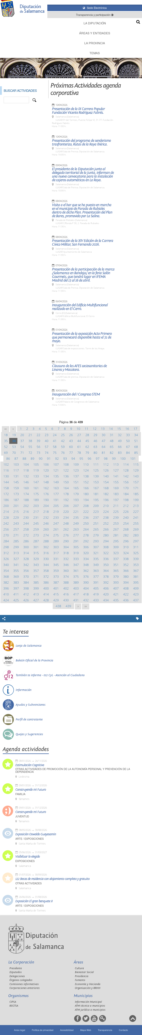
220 (66, 511)
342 (26, 565)
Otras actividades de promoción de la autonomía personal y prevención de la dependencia (72, 770)
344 (46, 565)
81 (103, 452)
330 (46, 559)
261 (56, 529)
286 (26, 541)
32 (120, 435)
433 (96, 600)
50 (128, 441)
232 (46, 517)
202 (26, 506)
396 (6, 588)
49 (120, 441)
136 (66, 476)
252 (106, 523)
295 (116, 541)
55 (30, 447)
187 (16, 500)
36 (14, 441)
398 (26, 588)
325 (136, 553)
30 (103, 435)
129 (136, 470)
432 (86, 600)
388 (66, 582)
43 (71, 441)
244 (26, 523)
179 (76, 494)
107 (56, 464)
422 (126, 594)
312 (6, 553)
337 (116, 559)
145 (16, 482)
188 (26, 500)
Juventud (22, 816)
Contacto (123, 1029)
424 (6, 600)
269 (136, 529)
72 (30, 452)
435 (116, 600)
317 (56, 553)
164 (66, 488)
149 (56, 482)
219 (56, 511)
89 (32, 458)
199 (136, 500)
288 (46, 541)
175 (36, 494)
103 (16, 464)
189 (36, 500)
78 (79, 452)
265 (96, 529)
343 (36, 565)
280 (106, 535)
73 (38, 452)
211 (116, 506)
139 (96, 476)
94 (73, 458)
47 (103, 441)
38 (30, 441)
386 (46, 582)
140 (106, 476)
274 (46, 535)
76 (63, 452)
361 (76, 570)
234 (66, 517)
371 (36, 576)
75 (55, 452)
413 (36, 594)
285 (16, 541)
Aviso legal (19, 1029)
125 (96, 470)
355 (16, 570)
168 (106, 488)
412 (26, 594)
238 (106, 517)
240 (126, 517)
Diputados (15, 972)
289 (56, 541)
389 (76, 582)
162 (46, 488)
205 (56, 506)
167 (96, 488)
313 (16, 553)
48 (112, 441)
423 (136, 594)
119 (36, 470)
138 (86, 476)
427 (36, 600)
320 (86, 553)
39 (38, 441)
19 (14, 435)
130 (6, 476)
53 (14, 447)
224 (106, 511)
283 (136, 535)
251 (96, 523)
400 (46, 588)
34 (136, 435)
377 (96, 576)
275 (56, 535)
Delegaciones (17, 976)
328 (26, 559)
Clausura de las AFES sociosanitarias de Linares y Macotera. (79, 368)
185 (136, 494)
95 (81, 458)
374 (66, 576)
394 (126, 582)
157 (136, 482)
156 (126, 482)
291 (76, 541)
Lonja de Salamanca (29, 645)
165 (76, 488)
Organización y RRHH (87, 988)
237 (96, 517)
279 (96, 535)
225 (116, 511)
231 (36, 517)
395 (136, 582)
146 (26, 482)
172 (6, 494)
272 (26, 535)
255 (136, 523)
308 (106, 547)
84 (128, 452)
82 (112, 452)
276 (66, 535)
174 (26, 494)
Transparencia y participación (93, 15)
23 (46, 435)
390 (86, 582)
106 (46, 464)
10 (78, 429)
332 (66, 559)
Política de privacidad (42, 1029)
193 (76, 500)
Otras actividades (28, 883)
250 (86, 523)
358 (46, 570)
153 (96, 482)
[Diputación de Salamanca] (23, 8)
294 (106, 541)
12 (95, 429)
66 (120, 447)
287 (36, 541)
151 (76, 482)
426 (26, 600)
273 (36, 535)
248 (66, 523)
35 (6, 441)
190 (46, 500)
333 (76, 559)
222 (86, 511)
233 (56, 517)
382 (6, 582)
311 (136, 547)
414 (46, 594)
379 (116, 576)
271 (16, 535)
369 (16, 576)
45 (87, 441)
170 (126, 488)
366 (126, 570)
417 (76, 594)
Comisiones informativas (24, 984)
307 (96, 547)
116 (6, 470)
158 (6, 488)
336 (106, 559)
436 (126, 600)
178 (66, 494)
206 (66, 506)
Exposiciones (25, 861)
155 (116, 482)
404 (86, 588)
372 (46, 576)
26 (71, 435)
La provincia (94, 43)
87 (16, 458)
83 (120, 452)
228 (6, 517)
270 (6, 535)
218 (46, 511)
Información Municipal (88, 1001)
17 (135, 429)
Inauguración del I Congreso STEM (76, 394)
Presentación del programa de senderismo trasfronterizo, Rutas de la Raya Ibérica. (81, 142)
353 (136, 565)
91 (49, 458)
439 (68, 606)
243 (16, 523)
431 (76, 600)
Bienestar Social (84, 972)
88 (24, 458)
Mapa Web (85, 1029)
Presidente (15, 968)
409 (136, 588)
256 (6, 529)
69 (6, 452)
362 (86, 570)
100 (123, 458)
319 (76, 553)
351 (116, 565)
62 (87, 447)
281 (116, 535)
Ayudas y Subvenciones (30, 704)
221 (76, 511)
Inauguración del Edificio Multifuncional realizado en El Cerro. (80, 307)
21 (30, 435)
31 (112, 435)
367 (136, 570)
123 (76, 470)
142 (126, 476)
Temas (94, 53)
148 (46, 482)
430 (66, 600)
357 (36, 570)
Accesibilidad (67, 1029)
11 (86, 429)
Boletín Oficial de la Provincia (34, 660)
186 (6, 500)
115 (136, 464)
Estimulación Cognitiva (29, 765)
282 (126, 535)
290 (66, 541)
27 (79, 435)
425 (16, 600)
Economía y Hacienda (87, 984)
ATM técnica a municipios (90, 1005)
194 (86, 500)
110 (86, 464)
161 (36, 488)
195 (96, 500)
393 (116, 582)
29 (95, 435)
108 (66, 464)
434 (106, 600)
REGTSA (13, 1005)
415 (56, 594)
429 (56, 600)
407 (116, 588)
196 (106, 500)
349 (96, 565)
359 (56, 570)
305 (76, 547)
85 (136, 452)
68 (136, 447)
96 (89, 458)
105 (36, 464)
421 (116, 594)
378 (106, 576)
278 (86, 535)
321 (96, 553)
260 (46, 529)
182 (106, 494)
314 (26, 553)
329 (36, 559)
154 (106, 482)
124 (86, 470)
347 (76, 565)
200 (6, 506)
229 (16, 517)
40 (46, 441)
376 (86, 576)
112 (106, 464)
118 (26, 470)
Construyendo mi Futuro (30, 790)
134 (46, 476)
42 (63, 441)
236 (86, 517)
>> (85, 606)
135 (56, 476)
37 (22, 441)
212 (126, 506)
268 (126, 529)
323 (116, 553)
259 (36, 529)
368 (6, 576)
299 (16, 547)
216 (26, 511)
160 (26, 488)
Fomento (80, 980)
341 (16, 565)
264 (86, 529)
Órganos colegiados (20, 980)
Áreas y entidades (94, 33)
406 (106, 588)
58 (55, 447)
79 (87, 452)
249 (76, 523)
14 (111, 429)
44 (79, 441)
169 (116, 488)
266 (106, 529)
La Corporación (21, 962)
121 (56, 470)
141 (116, 476)
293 (96, 541)
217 (36, 511)
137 (76, 476)
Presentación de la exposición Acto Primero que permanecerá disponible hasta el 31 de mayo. (82, 337)
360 (66, 570)
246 (46, 523)
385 (36, 582)
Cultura (79, 968)
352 (126, 565)
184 (126, 494)
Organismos (18, 996)
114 (126, 464)
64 (103, 447)
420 (106, 594)
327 (16, 559)
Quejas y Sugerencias (29, 734)
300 (26, 547)
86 (8, 458)
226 (126, 511)
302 (46, 547)
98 (106, 458)
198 (126, 500)
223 (96, 511)
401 (56, 588)
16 (127, 429)
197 (116, 500)
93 (65, 458)
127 (116, 470)
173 (16, 494)
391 (96, 582)
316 (46, 553)
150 (66, 482)
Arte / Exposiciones (29, 838)
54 (22, 447)
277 (76, 535)
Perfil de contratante (29, 719)
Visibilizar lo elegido (27, 857)
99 (114, 458)
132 (26, 476)
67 (128, 447)
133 (36, 476)
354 (6, 570)
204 (46, 506)
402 (66, 588)
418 (86, 594)
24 (55, 435)
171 (136, 488)
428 (46, 600)
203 (36, 506)
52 (6, 447)
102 (6, 464)
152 (86, 482)
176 (46, 494)
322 (106, 553)
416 (66, 594)
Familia (20, 794)
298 (6, 547)
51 (136, 441)
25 (63, 435)
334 (86, 559)
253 (116, 523)
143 (136, 476)
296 (126, 541)
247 (56, 523)
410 (6, 594)
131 (16, 476)
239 (116, 517)
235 (76, 517)
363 (96, 570)
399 (36, 588)
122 (66, 470)
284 (6, 541)
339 (136, 559)
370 (26, 576)
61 (79, 447)
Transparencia (105, 1029)
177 (56, 494)
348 (86, 565)
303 (56, 547)
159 (16, 488)
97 (97, 458)
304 (66, 547)
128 (126, 470)
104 (26, 464)
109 (76, 464)
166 (86, 488)
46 (95, 441)
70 (14, 452)
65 (112, 447)
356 (26, 570)
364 (106, 570)
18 (6, 435)
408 (126, 588)
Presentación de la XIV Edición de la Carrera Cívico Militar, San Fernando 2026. (82, 242)
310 (126, 547)
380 (126, 576)
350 (106, 565)
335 (96, 559)
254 (126, 523)
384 (26, 582)
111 (96, 464)
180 (86, 494)
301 (36, 547)
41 (55, 441)
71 (22, 452)
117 (16, 470)
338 (126, 559)
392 (106, 582)
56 (38, 447)
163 (56, 488)
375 (76, 576)
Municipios (83, 996)
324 (126, 553)
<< (5, 429)
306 (86, 547)
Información (23, 690)
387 (56, 582)
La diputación (95, 23)
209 (96, 506)
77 (71, 452)
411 (16, 594)
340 (6, 565)
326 (6, 559)
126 (106, 470)
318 (66, 553)
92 (57, 458)
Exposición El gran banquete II (34, 901)
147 (36, 482)
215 (16, 511)
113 (116, 464)
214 (6, 511)
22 (38, 435)
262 (66, 529)
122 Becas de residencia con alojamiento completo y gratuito (52, 879)
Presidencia (81, 976)
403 (76, 588)
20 (22, 435)
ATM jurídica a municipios (90, 1009)
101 (133, 458)
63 (95, 447)
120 (46, 470)
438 (58, 606)
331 (56, 559)
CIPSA (12, 1001)
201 (16, 506)
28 (87, 435)
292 (86, 541)
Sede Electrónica (96, 8)
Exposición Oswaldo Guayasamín (35, 834)
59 (63, 447)
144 (6, 482)
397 (16, 588)
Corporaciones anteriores (24, 988)
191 (56, 500)
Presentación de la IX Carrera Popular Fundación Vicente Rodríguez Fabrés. (78, 111)
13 (103, 429)
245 (36, 523)
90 (41, 458)
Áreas (78, 962)
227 (136, 511)
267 (116, 529)
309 (116, 547)
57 (46, 447)
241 (136, 517)
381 (136, 576)
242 (6, 523)
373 (56, 576)
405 (96, 588)
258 (26, 529)
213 (136, 506)
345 (56, 565)
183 (116, 494)
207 (76, 506)
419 (96, 594)
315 (36, 553)
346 (66, 565)
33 (128, 435)
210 (106, 506)
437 (136, 600)
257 (16, 529)
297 (136, 541)
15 (119, 429)
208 (86, 506)
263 (76, 529)
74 (46, 452)
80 (95, 452)
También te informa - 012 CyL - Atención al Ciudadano (50, 675)
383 (16, 582)
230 (26, 517)
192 (66, 500)
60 (71, 447)
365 (116, 570)
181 (96, 494)
